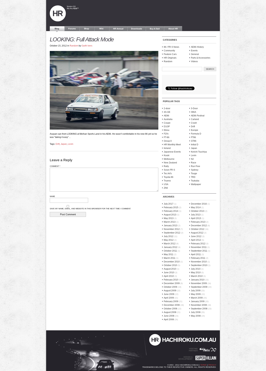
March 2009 (197, 298)
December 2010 (172, 261)
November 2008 (199, 305)
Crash (194, 123)
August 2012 (197, 232)
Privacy (212, 365)
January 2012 (170, 247)
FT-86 (166, 137)
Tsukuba (195, 180)
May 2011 (168, 254)
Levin (70, 144)
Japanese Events (172, 152)
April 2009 (169, 298)
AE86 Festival (197, 115)
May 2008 (196, 316)
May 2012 (169, 240)
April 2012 (196, 240)
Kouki (166, 155)
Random (74, 45)
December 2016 (199, 204)
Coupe (167, 123)
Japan (64, 144)
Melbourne (169, 159)
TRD (193, 177)
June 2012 (196, 236)
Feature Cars (170, 54)
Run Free (195, 166)
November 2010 (199, 261)
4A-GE (167, 112)
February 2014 (171, 211)
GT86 (193, 141)
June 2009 (169, 294)
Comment (55, 166)
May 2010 (196, 272)
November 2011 (199, 247)
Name (52, 196)
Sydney (194, 170)
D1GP (167, 126)
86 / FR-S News (171, 47)
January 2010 (197, 279)
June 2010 (169, 272)
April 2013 (196, 218)
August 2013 (170, 214)
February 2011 (198, 258)
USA (166, 184)
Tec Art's (168, 173)
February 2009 (171, 301)
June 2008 (169, 316)
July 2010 (195, 269)
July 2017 (168, 204)
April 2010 (169, 276)
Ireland (167, 148)
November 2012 (172, 229)
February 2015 (171, 207)
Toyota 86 (168, 177)
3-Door (194, 108)
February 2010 (171, 279)
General (195, 54)
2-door (167, 108)
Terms (203, 365)
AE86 (166, 115)
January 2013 (170, 225)
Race (193, 162)
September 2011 (199, 251)
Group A (168, 141)
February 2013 (198, 222)
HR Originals (170, 58)
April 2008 (169, 319)
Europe (194, 130)
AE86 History (197, 47)
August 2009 (170, 290)
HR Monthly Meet (172, 144)
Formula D (196, 133)
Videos (194, 61)
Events (194, 50)
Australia (168, 119)
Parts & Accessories (200, 58)
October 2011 (170, 251)
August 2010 (170, 269)
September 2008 (199, 308)
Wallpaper (196, 184)
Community (169, 50)
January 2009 (197, 301)
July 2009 (195, 290)
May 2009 (196, 294)
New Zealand (170, 162)
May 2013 (169, 218)
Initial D (194, 144)
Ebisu (166, 130)
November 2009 (199, 283)
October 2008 (170, 308)
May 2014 (196, 207)
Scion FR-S (169, 170)
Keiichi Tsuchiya (199, 152)
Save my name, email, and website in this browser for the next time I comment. (90, 209)
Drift (58, 144)
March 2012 (170, 243)
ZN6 (166, 188)
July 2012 (168, 236)
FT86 (193, 137)
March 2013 (170, 222)
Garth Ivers (87, 45)
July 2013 (195, 214)
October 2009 (170, 287)
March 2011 (169, 258)
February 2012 (198, 243)
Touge (194, 173)
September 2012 (172, 232)
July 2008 (195, 312)
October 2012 (197, 229)
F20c (166, 133)
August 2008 (170, 312)
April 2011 (196, 254)
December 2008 (172, 305)
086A (193, 112)
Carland (195, 119)
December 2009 (172, 283)
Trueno (167, 180)
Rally (166, 166)
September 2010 (199, 265)
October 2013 (197, 211)
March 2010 (197, 276)
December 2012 (199, 225)
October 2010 (170, 265)
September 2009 (199, 287)
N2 (192, 159)
